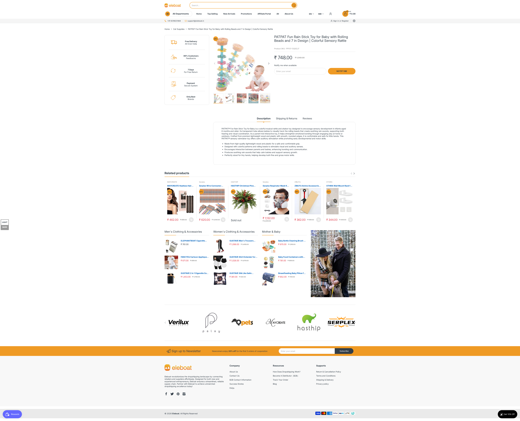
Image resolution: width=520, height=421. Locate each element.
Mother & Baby (271, 231)
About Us (234, 372)
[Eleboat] (173, 5)
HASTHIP (234, 182)
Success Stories (237, 384)
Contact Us (234, 376)
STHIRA (329, 182)
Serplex (202, 182)
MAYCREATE (172, 182)
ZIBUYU (298, 182)
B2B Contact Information (240, 380)
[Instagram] (184, 394)
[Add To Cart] (191, 219)
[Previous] (268, 63)
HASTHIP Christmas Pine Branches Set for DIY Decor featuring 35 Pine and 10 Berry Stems (243, 186)
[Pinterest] (178, 394)
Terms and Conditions (325, 376)
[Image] (333, 263)
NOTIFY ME (342, 71)
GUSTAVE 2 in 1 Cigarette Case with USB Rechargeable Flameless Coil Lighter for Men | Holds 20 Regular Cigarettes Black (195, 273)
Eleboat (175, 413)
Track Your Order (280, 380)
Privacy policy (322, 384)
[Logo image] (179, 323)
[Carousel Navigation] (352, 173)
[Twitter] (172, 394)
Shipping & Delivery (325, 380)
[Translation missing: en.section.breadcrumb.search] (293, 5)
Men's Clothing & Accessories (183, 231)
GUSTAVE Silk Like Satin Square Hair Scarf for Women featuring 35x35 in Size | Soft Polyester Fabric (243, 273)
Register (345, 21)
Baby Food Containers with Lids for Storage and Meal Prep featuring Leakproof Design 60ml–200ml (292, 257)
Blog (275, 384)
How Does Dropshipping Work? (286, 372)
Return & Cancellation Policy (328, 372)
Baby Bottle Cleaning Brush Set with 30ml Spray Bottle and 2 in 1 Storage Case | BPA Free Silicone (292, 241)
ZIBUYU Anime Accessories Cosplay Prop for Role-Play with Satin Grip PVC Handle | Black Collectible (307, 186)
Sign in (336, 21)
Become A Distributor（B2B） (286, 376)
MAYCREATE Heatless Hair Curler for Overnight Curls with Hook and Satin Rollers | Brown (180, 186)
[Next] (214, 63)
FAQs (232, 388)
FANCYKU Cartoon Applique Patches (194, 257)
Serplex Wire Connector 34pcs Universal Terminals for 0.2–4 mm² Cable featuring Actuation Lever (211, 186)
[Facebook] (166, 394)
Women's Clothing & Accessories (234, 231)
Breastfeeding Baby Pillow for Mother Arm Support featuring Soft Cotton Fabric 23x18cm (292, 273)
